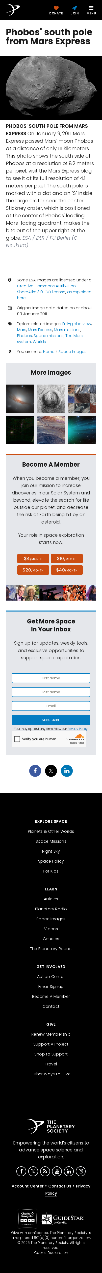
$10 (66, 558)
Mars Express (40, 330)
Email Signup (51, 986)
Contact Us (59, 1186)
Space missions (49, 336)
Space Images (72, 351)
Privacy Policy (78, 729)
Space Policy (51, 861)
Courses (51, 939)
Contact (51, 1006)
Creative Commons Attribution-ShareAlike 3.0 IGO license (47, 289)
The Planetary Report (51, 949)
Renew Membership (51, 1034)
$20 (33, 570)
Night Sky (51, 851)
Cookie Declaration (51, 1252)
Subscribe (51, 719)
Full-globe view (76, 324)
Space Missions (51, 841)
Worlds (39, 342)
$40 (66, 570)
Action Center (51, 976)
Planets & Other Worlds (51, 831)
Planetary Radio (51, 909)
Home (48, 351)
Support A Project (51, 1044)
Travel (51, 1064)
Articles (51, 899)
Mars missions (67, 330)
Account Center (28, 1186)
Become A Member (51, 996)
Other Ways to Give (51, 1074)
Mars (21, 330)
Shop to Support (51, 1054)
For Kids (50, 871)
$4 (33, 558)
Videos (51, 929)
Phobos (24, 336)
